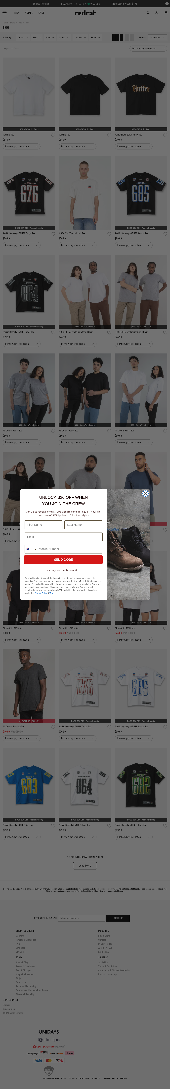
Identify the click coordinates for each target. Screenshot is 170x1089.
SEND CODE (63, 559)
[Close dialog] (145, 493)
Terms (52, 593)
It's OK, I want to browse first (63, 570)
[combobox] (31, 549)
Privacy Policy (41, 593)
